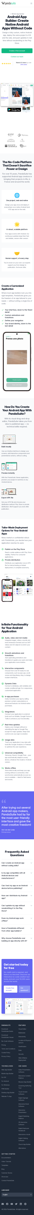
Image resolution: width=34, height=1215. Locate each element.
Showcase (5, 1176)
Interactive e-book (24, 1134)
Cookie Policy (6, 1052)
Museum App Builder (25, 1082)
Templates (5, 1165)
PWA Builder (5, 1089)
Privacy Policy (6, 1056)
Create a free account (17, 51)
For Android (5, 1081)
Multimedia (22, 1033)
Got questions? (24, 989)
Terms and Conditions (8, 1049)
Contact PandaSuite (8, 1180)
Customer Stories (7, 1173)
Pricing (4, 1045)
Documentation (6, 1157)
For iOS (4, 1077)
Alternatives (22, 1148)
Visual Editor (22, 1029)
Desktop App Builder (8, 1092)
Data (20, 1050)
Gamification (22, 1046)
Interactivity (22, 1036)
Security (21, 1054)
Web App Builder (7, 1070)
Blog (3, 1169)
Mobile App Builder (18, 14)
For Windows (6, 1085)
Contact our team (17, 57)
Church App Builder (25, 1144)
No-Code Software (8, 1041)
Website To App (7, 1096)
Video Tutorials (6, 1161)
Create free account (10, 989)
